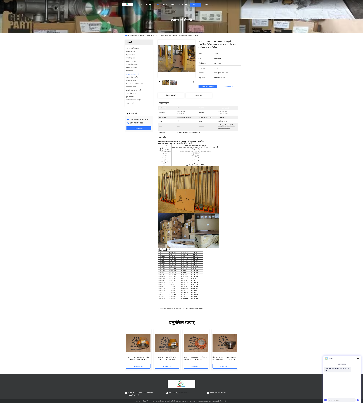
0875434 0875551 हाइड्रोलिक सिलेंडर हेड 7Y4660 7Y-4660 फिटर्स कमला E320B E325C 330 (166, 359)
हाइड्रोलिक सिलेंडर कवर (181, 308)
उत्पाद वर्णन (198, 95)
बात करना (195, 4)
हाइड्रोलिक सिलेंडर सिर (166, 308)
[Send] (358, 400)
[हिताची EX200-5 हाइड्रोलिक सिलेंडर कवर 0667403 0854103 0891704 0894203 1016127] (196, 342)
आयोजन (165, 4)
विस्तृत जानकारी (171, 95)
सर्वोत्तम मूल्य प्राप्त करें (208, 86)
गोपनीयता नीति (144, 401)
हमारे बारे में (149, 4)
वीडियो (173, 4)
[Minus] (358, 358)
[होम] (127, 5)
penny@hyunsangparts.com (139, 119)
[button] (128, 347)
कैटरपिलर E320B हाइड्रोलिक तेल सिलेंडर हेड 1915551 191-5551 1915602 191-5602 (138, 359)
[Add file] (325, 400)
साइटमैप (138, 401)
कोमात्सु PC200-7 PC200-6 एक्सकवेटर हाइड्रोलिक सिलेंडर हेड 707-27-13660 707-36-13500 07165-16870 (224, 359)
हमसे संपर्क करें (183, 4)
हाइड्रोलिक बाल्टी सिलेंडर (196, 308)
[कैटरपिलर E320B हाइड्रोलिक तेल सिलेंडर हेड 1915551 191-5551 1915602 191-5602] (138, 342)
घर (141, 4)
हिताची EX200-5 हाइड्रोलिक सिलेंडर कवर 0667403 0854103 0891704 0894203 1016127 (196, 359)
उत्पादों (157, 4)
